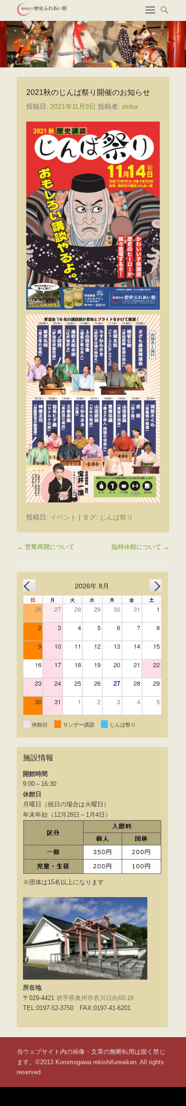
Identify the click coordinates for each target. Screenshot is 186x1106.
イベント (63, 517)
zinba (130, 106)
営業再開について (45, 546)
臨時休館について (140, 546)
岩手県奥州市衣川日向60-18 (95, 998)
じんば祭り (116, 517)
